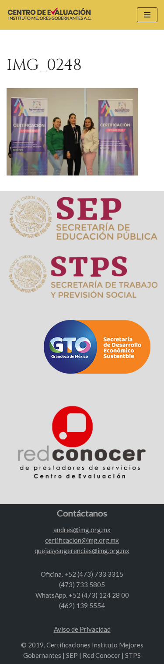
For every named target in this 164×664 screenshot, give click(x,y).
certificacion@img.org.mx (82, 540)
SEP (72, 655)
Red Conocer (101, 655)
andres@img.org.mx (82, 529)
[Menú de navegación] (147, 14)
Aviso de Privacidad (82, 629)
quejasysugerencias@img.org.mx (82, 550)
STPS (133, 655)
